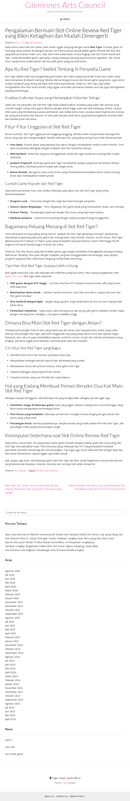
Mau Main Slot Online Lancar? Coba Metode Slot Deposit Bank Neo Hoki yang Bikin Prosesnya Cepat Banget (33, 489)
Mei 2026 (10, 582)
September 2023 (14, 699)
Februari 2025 (12, 637)
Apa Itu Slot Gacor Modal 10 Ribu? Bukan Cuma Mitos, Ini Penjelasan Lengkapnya (50, 542)
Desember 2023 (14, 688)
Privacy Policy (77, 796)
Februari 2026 (12, 594)
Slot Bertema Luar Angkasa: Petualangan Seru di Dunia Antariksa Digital (44, 550)
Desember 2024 (14, 645)
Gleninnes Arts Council (65, 5)
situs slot (10, 747)
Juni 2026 (10, 578)
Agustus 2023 (12, 703)
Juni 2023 (10, 711)
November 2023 (14, 691)
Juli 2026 (9, 574)
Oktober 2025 (12, 610)
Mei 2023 (10, 715)
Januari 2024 (12, 684)
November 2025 (14, 606)
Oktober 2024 (12, 649)
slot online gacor (14, 754)
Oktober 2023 (12, 695)
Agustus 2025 (12, 617)
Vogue (65, 782)
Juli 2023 (9, 707)
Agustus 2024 (12, 656)
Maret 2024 (11, 676)
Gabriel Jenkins (35, 42)
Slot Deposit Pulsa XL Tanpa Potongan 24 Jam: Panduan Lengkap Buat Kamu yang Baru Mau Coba (59, 538)
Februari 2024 (12, 680)
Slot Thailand (20, 470)
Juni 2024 (10, 664)
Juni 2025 (10, 625)
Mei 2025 (10, 629)
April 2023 (10, 719)
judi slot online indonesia (47, 470)
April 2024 (10, 672)
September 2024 (14, 652)
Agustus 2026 (12, 571)
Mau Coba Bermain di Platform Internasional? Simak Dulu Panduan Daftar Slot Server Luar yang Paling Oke (64, 534)
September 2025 (14, 613)
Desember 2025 (14, 602)
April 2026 (10, 586)
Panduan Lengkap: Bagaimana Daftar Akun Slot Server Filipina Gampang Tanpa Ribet (51, 546)
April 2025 (10, 633)
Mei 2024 (10, 668)
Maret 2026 (11, 590)
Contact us (62, 796)
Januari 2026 (12, 598)
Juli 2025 (9, 621)
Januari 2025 (12, 641)
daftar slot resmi (14, 276)
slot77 (8, 740)
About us (49, 796)
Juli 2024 (9, 660)
